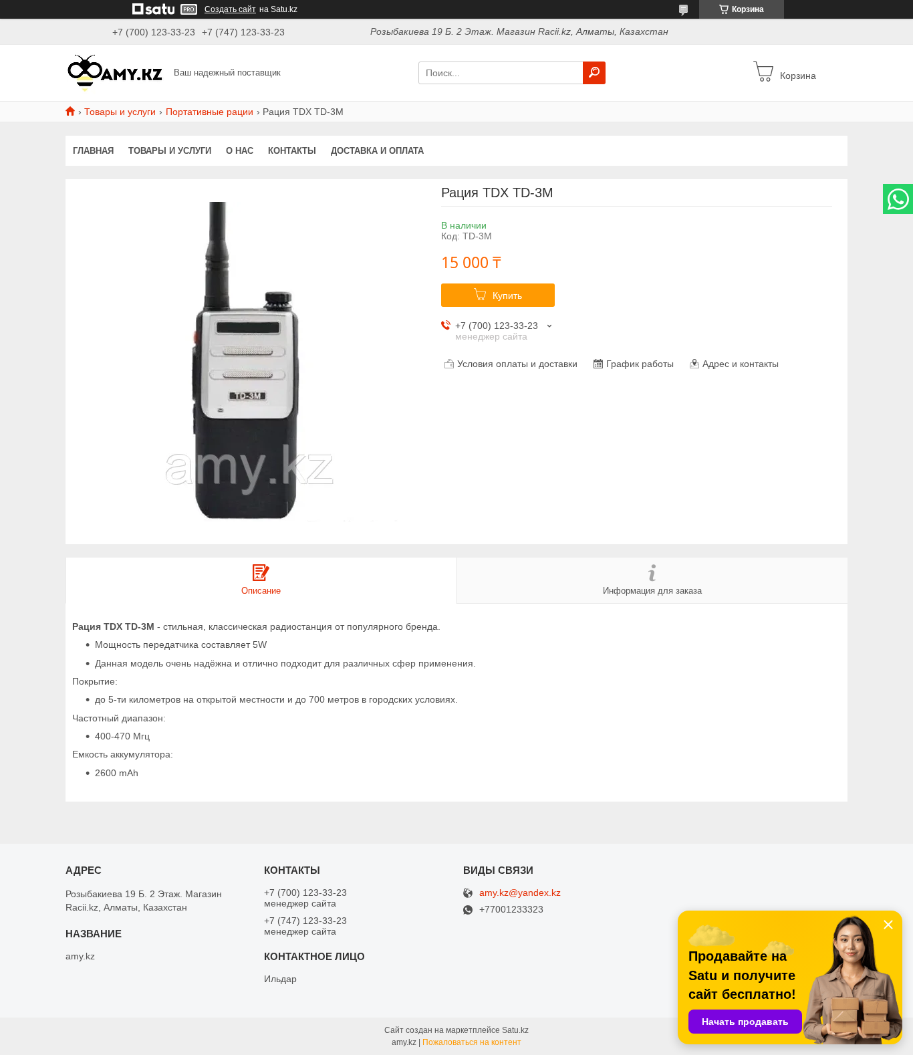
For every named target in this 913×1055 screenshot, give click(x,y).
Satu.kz (515, 1030)
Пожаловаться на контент (471, 1042)
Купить (507, 295)
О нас (239, 151)
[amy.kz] (116, 72)
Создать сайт (230, 9)
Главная (93, 151)
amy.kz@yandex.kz (520, 893)
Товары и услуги (120, 111)
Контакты (292, 151)
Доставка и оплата (377, 151)
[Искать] (594, 73)
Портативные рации (209, 111)
